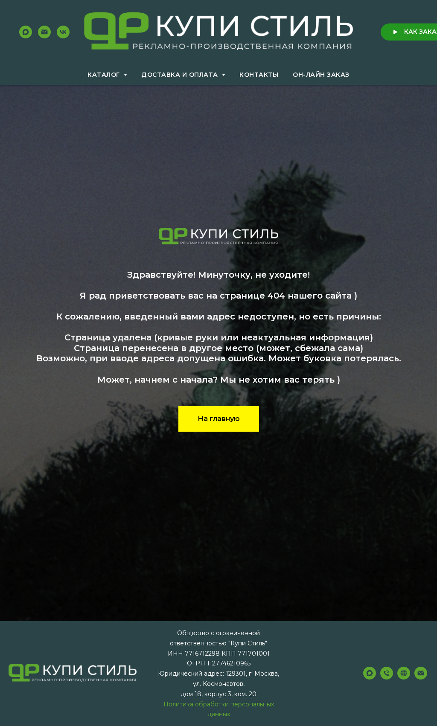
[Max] (25, 32)
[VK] (63, 32)
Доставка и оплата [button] (180, 74)
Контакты (258, 74)
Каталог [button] (104, 74)
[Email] (44, 32)
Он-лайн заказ (321, 74)
